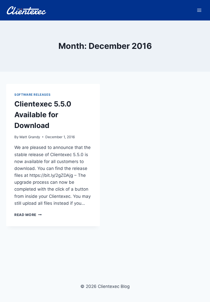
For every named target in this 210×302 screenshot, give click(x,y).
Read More (28, 215)
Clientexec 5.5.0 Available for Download (42, 115)
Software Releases (32, 94)
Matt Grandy (29, 137)
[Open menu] (199, 10)
